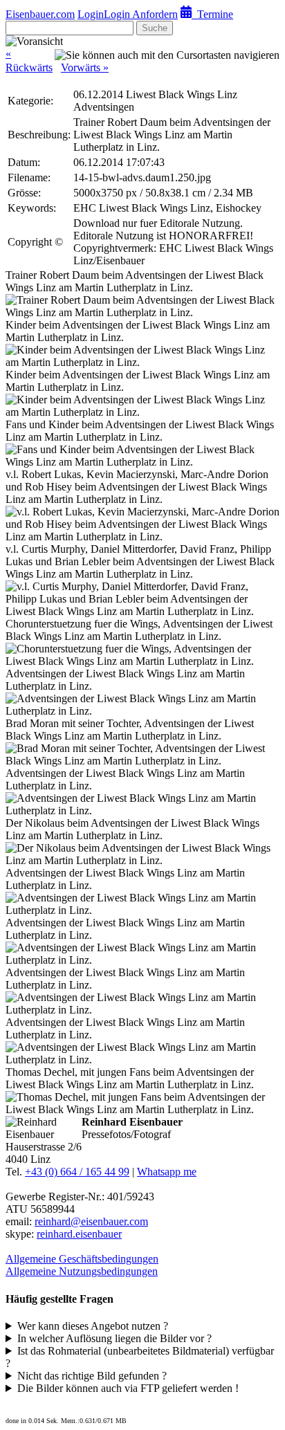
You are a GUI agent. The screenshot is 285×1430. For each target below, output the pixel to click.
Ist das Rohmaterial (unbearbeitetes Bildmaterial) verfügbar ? (140, 1357)
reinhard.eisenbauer (79, 1234)
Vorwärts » (85, 67)
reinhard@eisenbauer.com (91, 1221)
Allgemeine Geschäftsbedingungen (82, 1259)
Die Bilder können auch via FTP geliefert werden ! (128, 1388)
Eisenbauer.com (40, 14)
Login (90, 14)
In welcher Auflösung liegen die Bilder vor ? (114, 1338)
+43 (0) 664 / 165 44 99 (77, 1171)
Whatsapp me (166, 1171)
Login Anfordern (141, 14)
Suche (154, 28)
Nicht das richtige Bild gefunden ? (92, 1376)
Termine (212, 14)
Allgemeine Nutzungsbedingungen (82, 1271)
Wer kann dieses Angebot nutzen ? (92, 1326)
